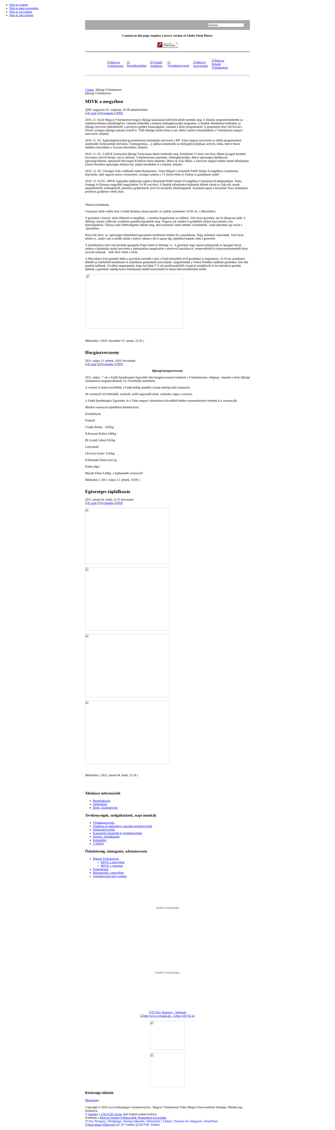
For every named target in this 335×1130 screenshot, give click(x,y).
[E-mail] (90, 113)
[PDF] (118, 113)
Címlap (89, 89)
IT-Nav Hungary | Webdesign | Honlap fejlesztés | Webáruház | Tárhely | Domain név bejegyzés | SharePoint (151, 1121)
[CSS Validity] (126, 1124)
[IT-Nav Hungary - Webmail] (167, 1012)
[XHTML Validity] (148, 1124)
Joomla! (93, 1114)
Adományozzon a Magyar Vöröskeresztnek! (325, 9)
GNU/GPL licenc (111, 1114)
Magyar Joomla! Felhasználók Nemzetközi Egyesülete (133, 1117)
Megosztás (91, 1100)
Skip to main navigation (23, 8)
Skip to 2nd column (21, 15)
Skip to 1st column (20, 11)
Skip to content (18, 4)
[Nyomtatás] (105, 113)
